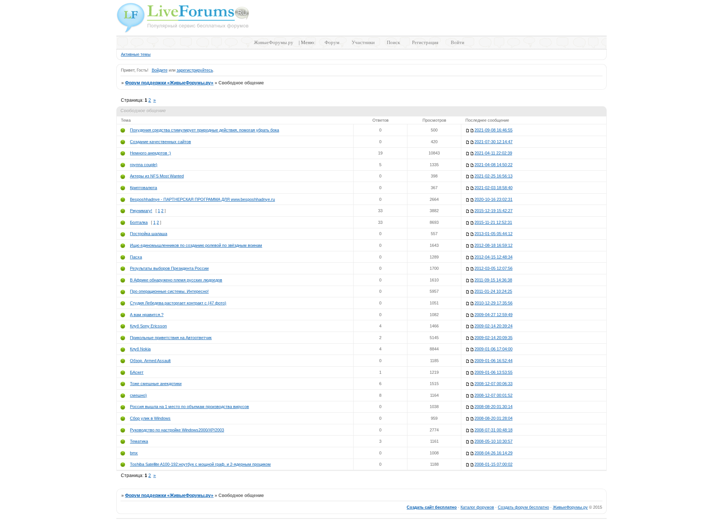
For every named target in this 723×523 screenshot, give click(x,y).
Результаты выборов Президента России (169, 268)
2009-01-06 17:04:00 (493, 349)
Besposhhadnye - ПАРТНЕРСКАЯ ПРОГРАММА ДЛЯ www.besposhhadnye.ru (202, 199)
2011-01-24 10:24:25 (493, 291)
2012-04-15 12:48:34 (493, 257)
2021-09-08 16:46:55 (493, 130)
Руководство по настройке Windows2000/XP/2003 (177, 430)
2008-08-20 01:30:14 (493, 406)
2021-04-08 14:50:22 (493, 164)
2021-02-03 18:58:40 (493, 187)
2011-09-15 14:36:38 (493, 280)
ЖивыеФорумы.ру (273, 42)
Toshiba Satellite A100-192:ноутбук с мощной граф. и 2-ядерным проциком (200, 464)
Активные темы (136, 54)
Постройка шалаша (148, 233)
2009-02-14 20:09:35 (493, 337)
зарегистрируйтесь (195, 70)
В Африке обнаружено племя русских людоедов (176, 280)
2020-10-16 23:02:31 (493, 199)
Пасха (136, 257)
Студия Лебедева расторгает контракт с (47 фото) (178, 303)
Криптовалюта (143, 187)
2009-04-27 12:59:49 (493, 314)
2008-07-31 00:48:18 (493, 430)
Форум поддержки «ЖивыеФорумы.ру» (169, 83)
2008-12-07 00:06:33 (493, 383)
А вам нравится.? (146, 314)
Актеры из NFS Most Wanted (157, 176)
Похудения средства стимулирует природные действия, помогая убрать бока (204, 130)
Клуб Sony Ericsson (148, 326)
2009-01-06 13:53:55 (493, 372)
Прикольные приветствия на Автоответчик (171, 337)
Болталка (139, 222)
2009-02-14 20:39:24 (493, 326)
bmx (134, 453)
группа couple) (143, 164)
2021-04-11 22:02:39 (493, 153)
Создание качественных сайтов (160, 141)
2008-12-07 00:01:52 (493, 395)
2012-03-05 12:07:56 (493, 268)
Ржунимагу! (141, 210)
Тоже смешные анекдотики (156, 383)
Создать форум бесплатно (523, 507)
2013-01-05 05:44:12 (493, 233)
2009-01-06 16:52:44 (493, 360)
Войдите (160, 70)
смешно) (138, 395)
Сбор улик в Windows (150, 418)
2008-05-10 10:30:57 (493, 441)
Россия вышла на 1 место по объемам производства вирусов (189, 406)
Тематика (139, 441)
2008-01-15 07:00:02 (493, 464)
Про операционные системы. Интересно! (169, 291)
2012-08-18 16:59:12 (493, 245)
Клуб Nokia (140, 349)
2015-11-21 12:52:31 (493, 222)
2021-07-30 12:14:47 (493, 141)
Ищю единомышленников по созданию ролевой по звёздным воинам (196, 245)
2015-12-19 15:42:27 (493, 210)
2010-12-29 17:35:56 (493, 303)
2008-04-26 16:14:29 (493, 453)
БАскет (136, 372)
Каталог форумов (477, 507)
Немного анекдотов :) (150, 153)
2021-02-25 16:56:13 (493, 176)
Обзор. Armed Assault (150, 360)
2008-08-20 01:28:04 (493, 418)
